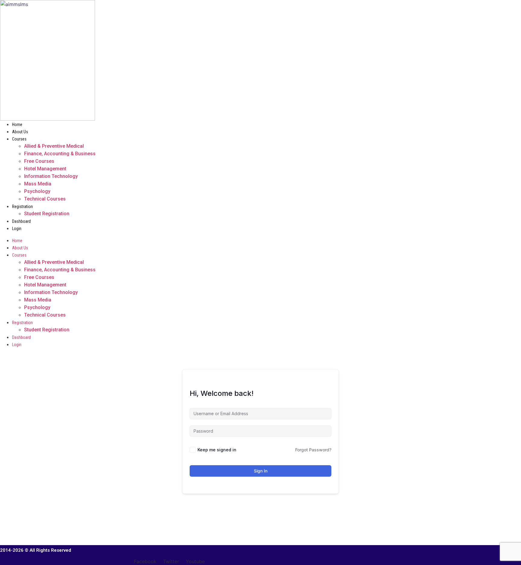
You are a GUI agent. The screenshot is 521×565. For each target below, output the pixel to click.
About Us (20, 131)
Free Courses (39, 161)
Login (16, 228)
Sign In (260, 470)
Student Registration (46, 213)
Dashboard (21, 221)
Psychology (37, 191)
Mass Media (37, 184)
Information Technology (51, 176)
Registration (22, 206)
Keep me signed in (216, 449)
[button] (213, 234)
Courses (19, 139)
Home (17, 124)
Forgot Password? (313, 449)
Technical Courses (45, 199)
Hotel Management (45, 169)
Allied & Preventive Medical (54, 146)
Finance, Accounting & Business (60, 153)
